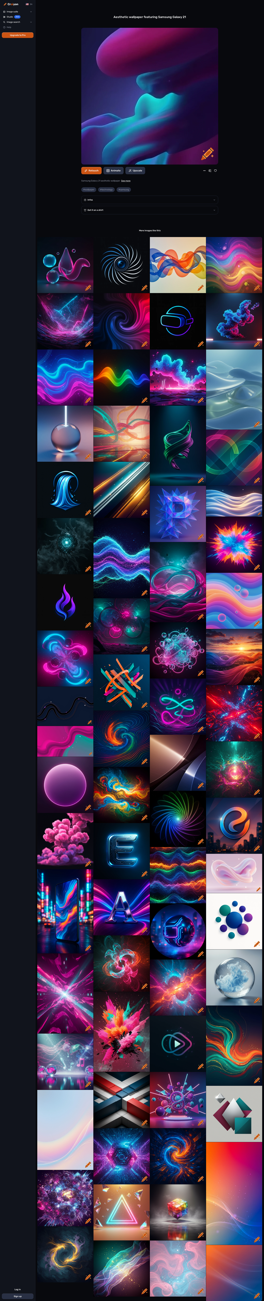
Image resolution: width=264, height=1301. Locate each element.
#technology (106, 189)
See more (125, 180)
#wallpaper (88, 189)
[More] (204, 170)
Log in (18, 1289)
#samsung (124, 189)
